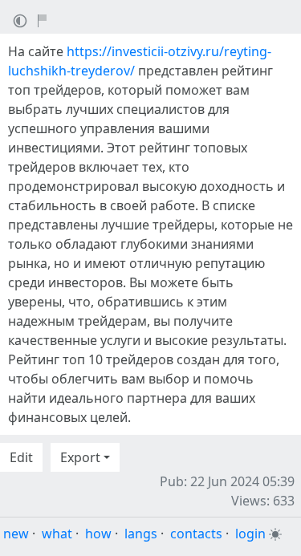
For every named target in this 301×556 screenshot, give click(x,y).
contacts (196, 533)
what (57, 533)
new (16, 533)
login (250, 533)
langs (140, 533)
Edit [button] (21, 457)
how (98, 533)
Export (80, 457)
